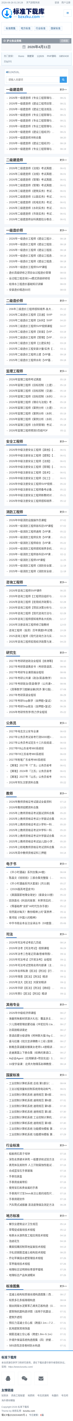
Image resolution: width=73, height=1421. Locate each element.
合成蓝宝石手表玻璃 (21, 1170)
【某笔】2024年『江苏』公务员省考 (30, 771)
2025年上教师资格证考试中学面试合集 (31, 835)
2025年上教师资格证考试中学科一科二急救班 (32, 830)
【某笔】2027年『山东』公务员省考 (30, 776)
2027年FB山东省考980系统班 (26, 748)
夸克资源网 (43, 1395)
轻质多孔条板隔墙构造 (22, 1300)
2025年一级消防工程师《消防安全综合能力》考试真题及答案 (32, 571)
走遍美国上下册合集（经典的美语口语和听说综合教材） (32, 1052)
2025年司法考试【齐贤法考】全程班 (30, 959)
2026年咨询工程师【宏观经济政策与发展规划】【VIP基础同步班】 (32, 601)
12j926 (40, 56)
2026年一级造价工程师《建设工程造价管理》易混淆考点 (32, 261)
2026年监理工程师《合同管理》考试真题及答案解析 (32, 424)
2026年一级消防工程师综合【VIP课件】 (32, 542)
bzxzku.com (29, 1411)
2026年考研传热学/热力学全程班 (28, 712)
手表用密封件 (17, 1199)
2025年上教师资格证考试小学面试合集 (31, 818)
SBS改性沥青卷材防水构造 (24, 1345)
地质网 (31, 1395)
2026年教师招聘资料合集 (24, 807)
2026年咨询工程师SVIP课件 (25, 590)
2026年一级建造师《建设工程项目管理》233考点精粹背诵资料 (32, 103)
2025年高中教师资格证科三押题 (27, 852)
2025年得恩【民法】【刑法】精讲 (28, 976)
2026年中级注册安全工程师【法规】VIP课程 (32, 461)
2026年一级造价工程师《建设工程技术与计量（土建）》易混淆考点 (32, 244)
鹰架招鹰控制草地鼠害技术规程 (27, 1246)
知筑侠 (4, 1395)
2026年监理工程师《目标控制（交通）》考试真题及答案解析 (32, 390)
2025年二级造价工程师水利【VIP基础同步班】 (32, 360)
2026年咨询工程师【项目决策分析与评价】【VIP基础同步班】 (32, 607)
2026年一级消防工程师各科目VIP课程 (31, 525)
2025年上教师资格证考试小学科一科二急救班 (32, 824)
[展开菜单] (68, 13)
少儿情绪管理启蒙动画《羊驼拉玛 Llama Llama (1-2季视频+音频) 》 (32, 1024)
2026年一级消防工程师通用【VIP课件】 (32, 531)
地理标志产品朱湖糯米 (22, 1275)
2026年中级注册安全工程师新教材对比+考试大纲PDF (32, 495)
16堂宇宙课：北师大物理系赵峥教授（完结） (32, 1063)
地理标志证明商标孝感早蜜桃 (26, 1269)
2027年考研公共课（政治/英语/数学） (31, 677)
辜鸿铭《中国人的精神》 (23, 917)
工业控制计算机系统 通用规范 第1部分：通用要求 (32, 1111)
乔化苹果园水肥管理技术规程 (26, 1258)
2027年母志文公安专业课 (24, 731)
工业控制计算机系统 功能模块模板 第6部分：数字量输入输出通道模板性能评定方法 (32, 1128)
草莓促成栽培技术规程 (22, 1229)
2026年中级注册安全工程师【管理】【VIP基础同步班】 (32, 466)
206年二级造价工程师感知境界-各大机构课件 (32, 309)
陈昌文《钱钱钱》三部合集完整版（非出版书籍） (32, 877)
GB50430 (64, 56)
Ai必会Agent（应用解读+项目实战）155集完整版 (32, 1058)
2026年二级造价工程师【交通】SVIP (30, 314)
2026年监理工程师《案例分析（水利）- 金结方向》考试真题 (32, 413)
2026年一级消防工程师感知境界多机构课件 (32, 548)
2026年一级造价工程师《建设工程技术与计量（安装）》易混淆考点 (32, 249)
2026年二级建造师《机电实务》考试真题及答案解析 (32, 202)
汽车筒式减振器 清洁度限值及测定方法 (31, 1204)
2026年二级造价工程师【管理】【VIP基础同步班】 (32, 337)
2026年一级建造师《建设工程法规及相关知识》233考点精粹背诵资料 (32, 109)
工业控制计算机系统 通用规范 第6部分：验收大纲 (32, 1100)
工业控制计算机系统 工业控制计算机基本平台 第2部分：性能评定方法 (32, 1117)
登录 (57, 3)
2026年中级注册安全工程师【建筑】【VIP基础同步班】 (32, 455)
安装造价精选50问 (19, 289)
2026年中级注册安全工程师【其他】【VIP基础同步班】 (32, 449)
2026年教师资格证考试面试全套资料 (30, 801)
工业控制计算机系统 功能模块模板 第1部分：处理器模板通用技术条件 (32, 1134)
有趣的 (55, 1395)
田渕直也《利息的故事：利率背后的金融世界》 (32, 900)
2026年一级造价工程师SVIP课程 (28, 266)
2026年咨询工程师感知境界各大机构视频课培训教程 (32, 618)
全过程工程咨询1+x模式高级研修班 (29, 278)
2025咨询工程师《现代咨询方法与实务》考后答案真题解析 (32, 635)
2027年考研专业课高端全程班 (26, 672)
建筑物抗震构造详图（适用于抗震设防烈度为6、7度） (32, 1311)
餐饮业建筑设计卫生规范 (23, 1224)
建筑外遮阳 (15, 1317)
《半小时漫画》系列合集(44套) (27, 872)
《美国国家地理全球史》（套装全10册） (32, 894)
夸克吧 (64, 1395)
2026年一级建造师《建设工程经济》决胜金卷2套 (32, 143)
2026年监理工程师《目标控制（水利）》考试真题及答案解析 (32, 396)
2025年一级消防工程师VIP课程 (27, 559)
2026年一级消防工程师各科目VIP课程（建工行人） (32, 554)
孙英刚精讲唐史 (18, 1029)
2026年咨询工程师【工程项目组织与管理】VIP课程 (32, 596)
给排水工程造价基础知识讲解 (26, 284)
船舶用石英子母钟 (19, 1153)
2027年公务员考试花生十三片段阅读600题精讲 (32, 742)
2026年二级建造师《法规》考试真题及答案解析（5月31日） (32, 173)
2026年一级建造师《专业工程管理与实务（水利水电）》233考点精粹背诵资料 (32, 120)
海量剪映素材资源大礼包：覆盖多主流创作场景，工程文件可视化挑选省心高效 (32, 1018)
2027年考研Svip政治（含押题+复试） (31, 706)
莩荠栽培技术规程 (19, 1263)
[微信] (24, 1378)
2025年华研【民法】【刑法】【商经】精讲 (32, 987)
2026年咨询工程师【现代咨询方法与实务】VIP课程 (32, 613)
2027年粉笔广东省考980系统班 (27, 759)
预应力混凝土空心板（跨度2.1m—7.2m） (32, 1322)
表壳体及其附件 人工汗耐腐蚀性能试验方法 (32, 1165)
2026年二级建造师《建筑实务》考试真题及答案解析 (32, 190)
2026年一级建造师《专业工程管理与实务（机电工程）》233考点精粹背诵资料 (32, 114)
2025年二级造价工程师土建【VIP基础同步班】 (32, 354)
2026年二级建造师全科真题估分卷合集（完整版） (32, 219)
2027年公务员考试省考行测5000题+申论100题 (32, 737)
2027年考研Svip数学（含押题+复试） (31, 700)
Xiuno (21, 56)
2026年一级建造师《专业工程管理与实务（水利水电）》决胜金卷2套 (32, 148)
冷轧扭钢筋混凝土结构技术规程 (27, 1252)
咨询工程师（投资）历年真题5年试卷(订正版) (32, 630)
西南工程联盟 (18, 1395)
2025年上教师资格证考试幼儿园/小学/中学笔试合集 (32, 841)
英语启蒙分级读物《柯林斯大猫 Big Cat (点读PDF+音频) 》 (32, 1035)
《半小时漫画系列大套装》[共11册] (29, 883)
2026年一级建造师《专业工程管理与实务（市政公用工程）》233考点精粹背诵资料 (32, 126)
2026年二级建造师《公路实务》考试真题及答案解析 (32, 196)
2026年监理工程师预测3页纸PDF (28, 430)
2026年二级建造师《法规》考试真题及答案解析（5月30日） (32, 168)
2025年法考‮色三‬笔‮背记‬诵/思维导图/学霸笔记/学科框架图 (32, 953)
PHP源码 (51, 56)
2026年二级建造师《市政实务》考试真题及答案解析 (32, 213)
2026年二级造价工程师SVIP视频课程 (30, 326)
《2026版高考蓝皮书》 (22, 889)
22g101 (8, 61)
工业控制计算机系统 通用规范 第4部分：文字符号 (32, 1094)
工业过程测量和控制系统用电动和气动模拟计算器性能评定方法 (32, 1088)
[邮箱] (41, 1378)
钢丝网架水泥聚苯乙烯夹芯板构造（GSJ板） (32, 1305)
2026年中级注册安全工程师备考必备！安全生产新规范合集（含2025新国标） (32, 489)
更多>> (63, 89)
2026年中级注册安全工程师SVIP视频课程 (32, 483)
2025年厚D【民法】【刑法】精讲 (28, 993)
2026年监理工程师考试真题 (25, 379)
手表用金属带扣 (18, 1182)
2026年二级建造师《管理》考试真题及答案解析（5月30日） (32, 179)
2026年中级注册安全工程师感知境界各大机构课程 (32, 500)
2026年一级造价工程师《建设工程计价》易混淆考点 (32, 238)
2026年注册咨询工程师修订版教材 (29, 624)
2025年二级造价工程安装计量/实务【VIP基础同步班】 (32, 348)
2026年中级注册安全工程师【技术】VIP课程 (32, 472)
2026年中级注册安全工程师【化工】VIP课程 (32, 478)
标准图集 (11, 28)
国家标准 (55, 28)
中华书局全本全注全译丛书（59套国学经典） (32, 923)
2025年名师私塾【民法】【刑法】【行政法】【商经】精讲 (32, 970)
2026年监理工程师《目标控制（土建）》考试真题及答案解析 (32, 385)
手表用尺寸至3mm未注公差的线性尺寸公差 (32, 1193)
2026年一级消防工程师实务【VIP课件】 (32, 537)
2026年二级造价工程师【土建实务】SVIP (32, 343)
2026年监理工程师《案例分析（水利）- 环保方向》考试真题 (32, 419)
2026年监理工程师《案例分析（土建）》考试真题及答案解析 (32, 407)
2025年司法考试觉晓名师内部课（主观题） (32, 965)
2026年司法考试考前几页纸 (25, 942)
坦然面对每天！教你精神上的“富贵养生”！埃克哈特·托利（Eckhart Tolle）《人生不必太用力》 (32, 911)
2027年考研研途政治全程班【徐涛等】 (31, 660)
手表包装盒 (15, 1176)
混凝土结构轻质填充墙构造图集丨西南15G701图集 (32, 1294)
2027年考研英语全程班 (22, 694)
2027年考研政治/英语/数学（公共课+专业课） (32, 683)
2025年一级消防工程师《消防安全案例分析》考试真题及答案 (32, 565)
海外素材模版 (8, 1400)
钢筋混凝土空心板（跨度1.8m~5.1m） (31, 1334)
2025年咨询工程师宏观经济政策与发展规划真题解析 (32, 641)
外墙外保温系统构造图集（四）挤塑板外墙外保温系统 (32, 1339)
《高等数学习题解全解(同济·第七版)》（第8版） (32, 689)
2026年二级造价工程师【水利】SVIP (30, 320)
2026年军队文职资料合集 (24, 782)
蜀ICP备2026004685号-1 (14, 1415)
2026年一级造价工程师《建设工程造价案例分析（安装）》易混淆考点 (32, 255)
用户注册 (65, 3)
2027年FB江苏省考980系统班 (26, 754)
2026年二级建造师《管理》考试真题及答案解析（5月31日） (32, 185)
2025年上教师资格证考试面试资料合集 (31, 813)
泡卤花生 (14, 1241)
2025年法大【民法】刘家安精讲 (27, 982)
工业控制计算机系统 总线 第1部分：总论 (32, 1083)
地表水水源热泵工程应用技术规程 (28, 1235)
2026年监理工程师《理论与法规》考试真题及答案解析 (32, 402)
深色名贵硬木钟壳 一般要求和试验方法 (31, 1159)
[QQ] (8, 1378)
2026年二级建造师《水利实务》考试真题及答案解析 (32, 207)
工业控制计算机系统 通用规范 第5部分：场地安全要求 (32, 1105)
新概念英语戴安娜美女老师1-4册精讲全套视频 (32, 1046)
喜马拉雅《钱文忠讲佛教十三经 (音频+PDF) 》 (32, 1041)
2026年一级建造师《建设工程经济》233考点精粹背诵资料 (32, 131)
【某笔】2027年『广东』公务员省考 (30, 765)
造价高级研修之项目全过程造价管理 (30, 272)
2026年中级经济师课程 (22, 1012)
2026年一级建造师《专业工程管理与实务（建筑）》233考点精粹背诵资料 (32, 97)
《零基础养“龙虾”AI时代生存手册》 (29, 906)
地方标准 (26, 28)
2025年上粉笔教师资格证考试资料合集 (31, 847)
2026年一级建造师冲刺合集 (25, 137)
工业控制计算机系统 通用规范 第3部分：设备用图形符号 (32, 1123)
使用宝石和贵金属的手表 (23, 1187)
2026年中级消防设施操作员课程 (27, 520)
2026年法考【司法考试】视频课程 (29, 948)
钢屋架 (30, 56)
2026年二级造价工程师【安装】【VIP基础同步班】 (32, 331)
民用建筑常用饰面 (19, 1328)
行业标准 (40, 28)
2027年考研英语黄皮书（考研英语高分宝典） (32, 666)
